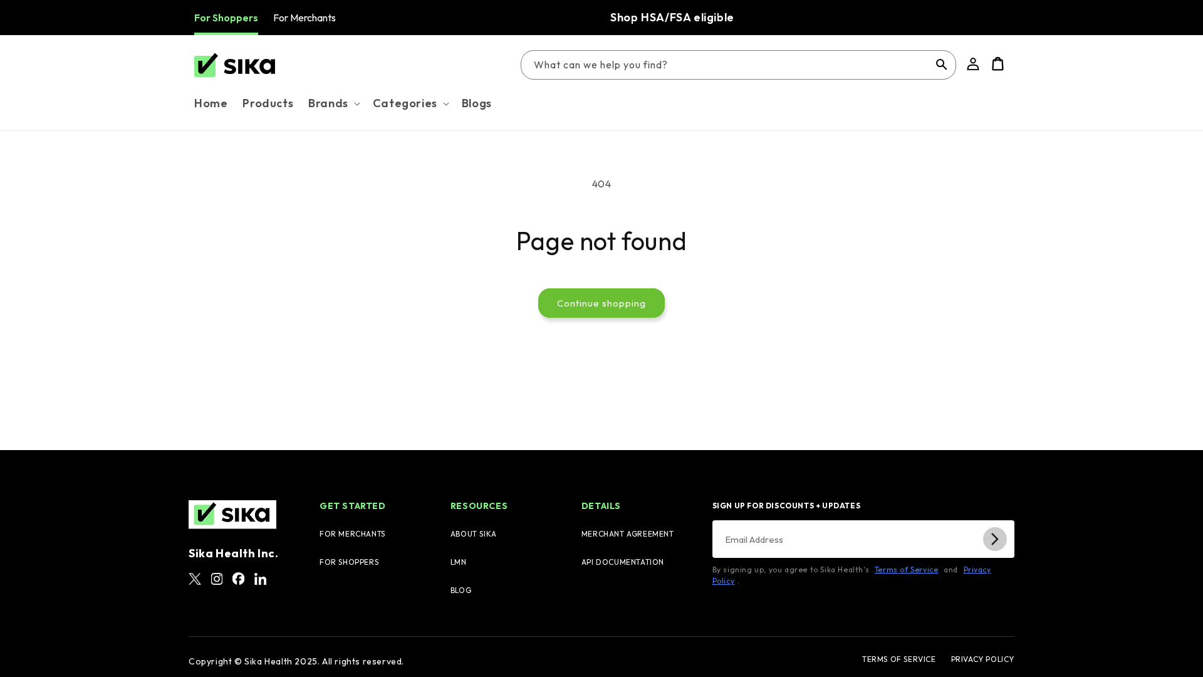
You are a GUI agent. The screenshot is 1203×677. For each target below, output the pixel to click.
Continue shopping (601, 303)
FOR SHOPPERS (349, 562)
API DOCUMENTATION (622, 562)
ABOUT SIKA (473, 533)
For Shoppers (226, 17)
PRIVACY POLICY (982, 659)
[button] (333, 103)
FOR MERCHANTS (352, 533)
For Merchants (304, 17)
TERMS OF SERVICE (899, 659)
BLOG (460, 590)
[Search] (942, 64)
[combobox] (738, 65)
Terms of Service (907, 569)
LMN (458, 562)
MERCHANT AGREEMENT (627, 533)
